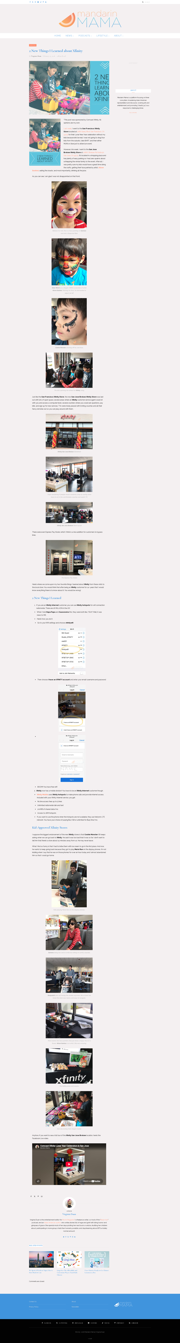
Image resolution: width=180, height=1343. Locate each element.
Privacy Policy (33, 1307)
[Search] (143, 2)
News (69, 35)
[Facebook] (19, 126)
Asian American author (52, 1223)
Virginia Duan (36, 56)
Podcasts (84, 35)
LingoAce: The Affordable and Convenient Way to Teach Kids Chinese (67, 1272)
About (118, 35)
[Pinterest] (19, 137)
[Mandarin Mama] (90, 18)
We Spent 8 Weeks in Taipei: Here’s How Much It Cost (41, 1271)
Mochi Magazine (68, 1220)
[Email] (19, 142)
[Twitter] (19, 131)
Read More (133, 112)
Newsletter (75, 1307)
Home (57, 35)
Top (90, 1338)
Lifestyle (102, 35)
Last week (68, 129)
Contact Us (32, 1301)
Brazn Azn (104, 1220)
